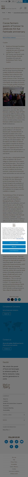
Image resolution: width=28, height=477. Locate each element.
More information (20, 238)
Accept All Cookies (14, 242)
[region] (14, 238)
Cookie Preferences (14, 250)
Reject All (14, 246)
